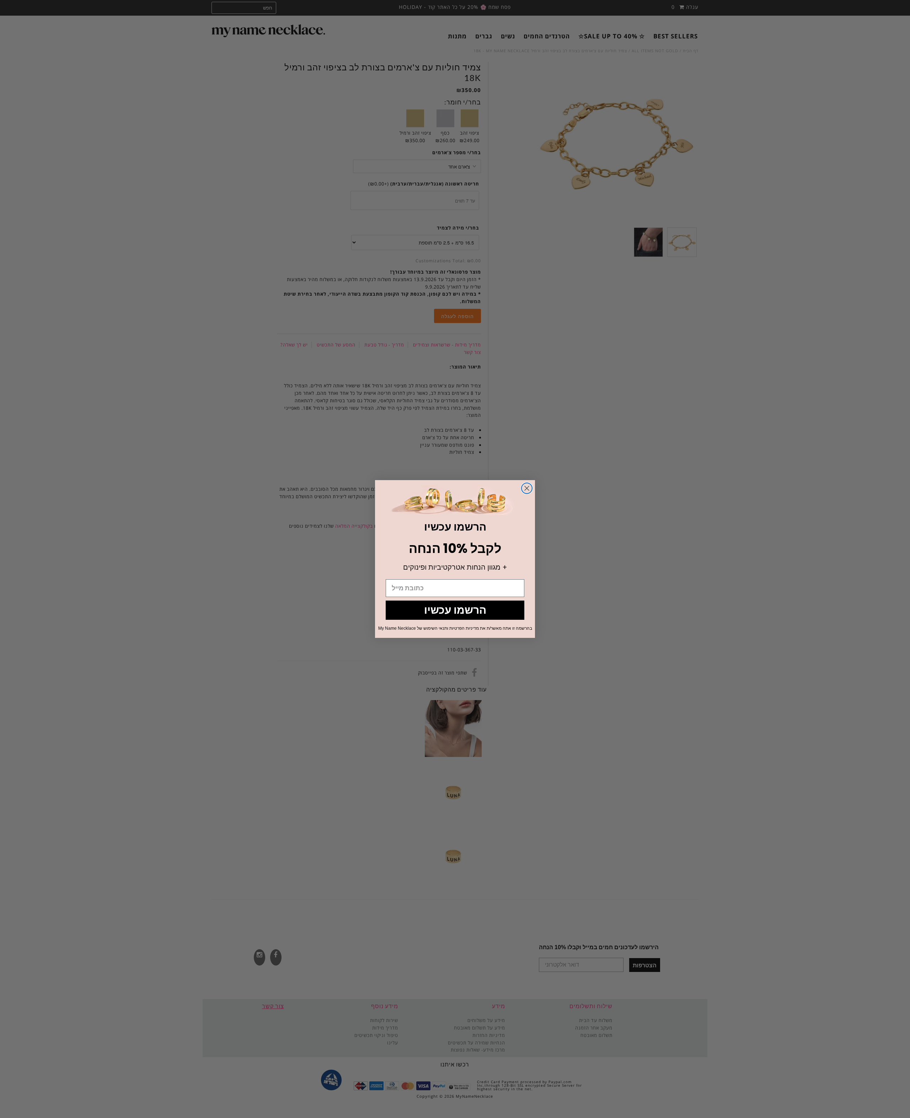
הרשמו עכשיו (455, 610)
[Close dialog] (526, 488)
